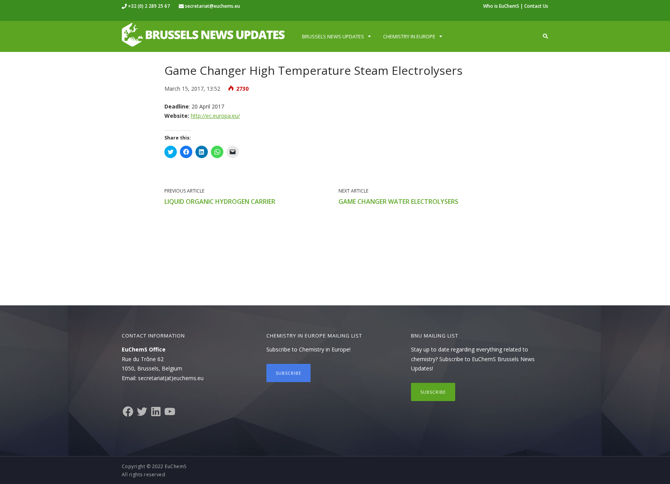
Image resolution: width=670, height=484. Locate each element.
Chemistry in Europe (409, 36)
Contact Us (536, 6)
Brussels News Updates (333, 36)
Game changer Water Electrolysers (398, 201)
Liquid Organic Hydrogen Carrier (219, 201)
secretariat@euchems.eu (212, 6)
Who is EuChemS (501, 6)
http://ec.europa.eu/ (215, 115)
